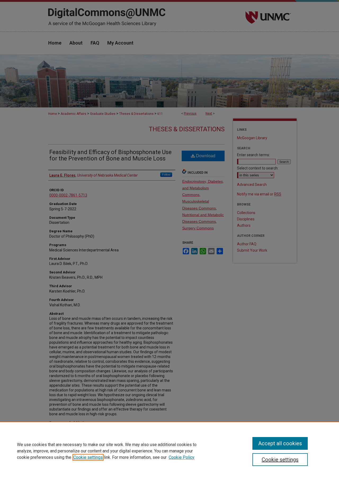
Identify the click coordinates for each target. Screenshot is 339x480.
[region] (169, 451)
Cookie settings (88, 457)
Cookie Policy (181, 457)
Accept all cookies (280, 443)
